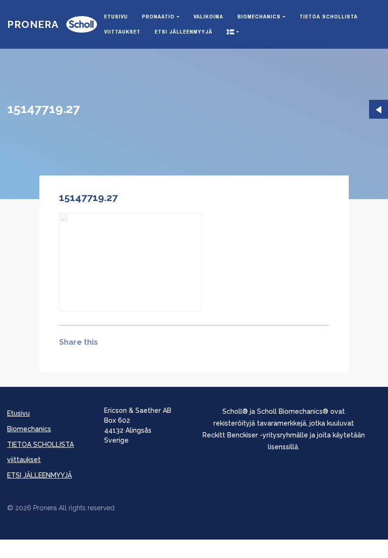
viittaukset (122, 31)
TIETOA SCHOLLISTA (329, 16)
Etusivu (116, 16)
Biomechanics (259, 16)
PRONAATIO (158, 16)
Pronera (33, 24)
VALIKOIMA (208, 16)
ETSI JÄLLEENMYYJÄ (183, 31)
